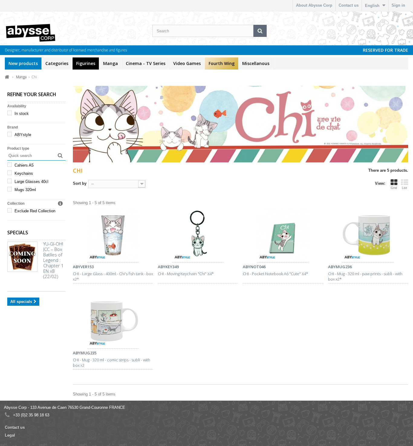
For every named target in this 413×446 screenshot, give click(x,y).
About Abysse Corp (314, 5)
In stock (22, 113)
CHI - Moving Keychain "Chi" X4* (186, 273)
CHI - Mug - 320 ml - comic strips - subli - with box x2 (111, 362)
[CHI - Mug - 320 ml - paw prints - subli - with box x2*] (368, 235)
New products (23, 63)
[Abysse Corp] (43, 32)
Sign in (398, 5)
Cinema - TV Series (145, 63)
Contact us (349, 5)
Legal (10, 435)
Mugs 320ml (25, 189)
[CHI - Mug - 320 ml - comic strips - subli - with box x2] (113, 322)
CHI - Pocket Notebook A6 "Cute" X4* (275, 273)
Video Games (187, 63)
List (404, 188)
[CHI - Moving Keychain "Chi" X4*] (198, 235)
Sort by (79, 183)
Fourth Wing (222, 63)
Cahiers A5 (24, 165)
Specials (17, 232)
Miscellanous (255, 63)
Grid (394, 188)
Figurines (85, 63)
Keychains (24, 173)
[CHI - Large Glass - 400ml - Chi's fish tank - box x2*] (113, 235)
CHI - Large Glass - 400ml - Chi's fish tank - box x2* (113, 276)
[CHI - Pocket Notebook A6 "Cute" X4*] (283, 235)
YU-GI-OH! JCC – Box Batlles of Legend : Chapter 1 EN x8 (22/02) (53, 260)
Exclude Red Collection (35, 211)
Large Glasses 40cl (31, 181)
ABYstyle (23, 134)
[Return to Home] (7, 76)
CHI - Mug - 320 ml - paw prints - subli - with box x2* (365, 276)
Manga (110, 63)
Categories (56, 63)
